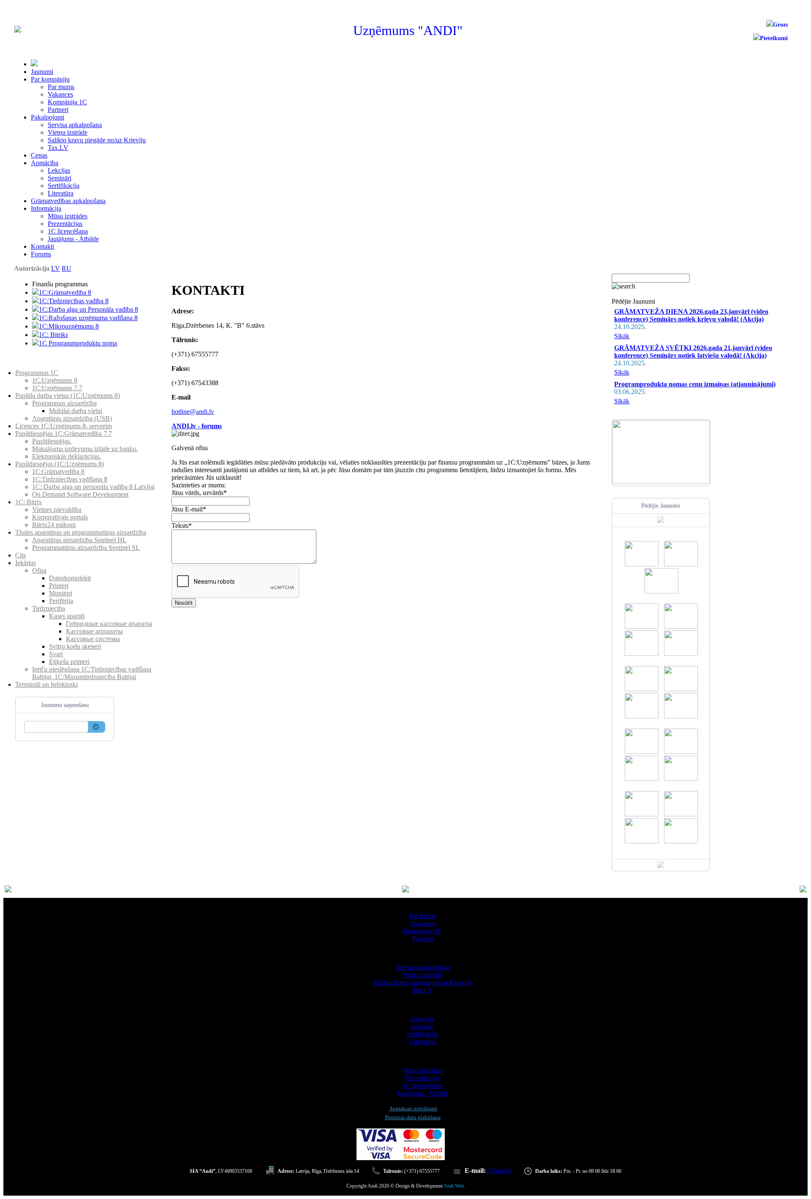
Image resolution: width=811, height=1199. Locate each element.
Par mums (61, 86)
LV (55, 268)
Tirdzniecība (48, 608)
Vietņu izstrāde (67, 132)
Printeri (58, 585)
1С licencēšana (68, 231)
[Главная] (17, 30)
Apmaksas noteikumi (413, 1108)
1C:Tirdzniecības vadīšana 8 (69, 479)
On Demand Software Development (80, 494)
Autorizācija (31, 268)
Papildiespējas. (51, 441)
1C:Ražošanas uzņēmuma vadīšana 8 (88, 317)
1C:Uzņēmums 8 (54, 380)
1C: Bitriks (53, 334)
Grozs (780, 25)
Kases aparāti (66, 616)
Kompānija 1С (67, 102)
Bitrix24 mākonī (54, 524)
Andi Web (454, 1186)
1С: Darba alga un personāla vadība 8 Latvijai (93, 486)
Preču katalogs (34, 365)
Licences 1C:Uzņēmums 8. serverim (63, 426)
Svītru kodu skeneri (75, 646)
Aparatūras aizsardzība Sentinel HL (79, 540)
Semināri (59, 178)
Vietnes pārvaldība (57, 509)
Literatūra (60, 193)
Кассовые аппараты (94, 631)
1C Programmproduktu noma (78, 343)
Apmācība (44, 162)
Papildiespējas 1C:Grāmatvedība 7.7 (63, 433)
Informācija (46, 208)
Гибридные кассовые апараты (109, 623)
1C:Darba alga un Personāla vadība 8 (88, 309)
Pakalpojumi (47, 117)
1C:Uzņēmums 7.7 (57, 388)
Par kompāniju (50, 79)
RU (66, 268)
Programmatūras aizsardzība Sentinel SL (86, 547)
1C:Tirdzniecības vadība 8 (74, 301)
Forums (41, 254)
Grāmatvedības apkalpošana (68, 200)
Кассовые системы (93, 638)
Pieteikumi (774, 38)
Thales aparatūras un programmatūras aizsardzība (80, 532)
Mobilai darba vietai (75, 410)
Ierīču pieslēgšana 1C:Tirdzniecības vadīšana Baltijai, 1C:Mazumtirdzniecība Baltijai (91, 673)
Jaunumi (42, 71)
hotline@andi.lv (192, 411)
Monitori (60, 593)
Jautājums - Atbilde (73, 238)
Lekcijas (59, 170)
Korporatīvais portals (60, 517)
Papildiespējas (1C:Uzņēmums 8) (59, 464)
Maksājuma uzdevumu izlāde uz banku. (85, 448)
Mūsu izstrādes (67, 216)
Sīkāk (621, 336)
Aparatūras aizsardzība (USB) (72, 418)
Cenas (39, 155)
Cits (20, 555)
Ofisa (39, 570)
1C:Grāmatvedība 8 (65, 292)
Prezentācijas (65, 223)
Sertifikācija (63, 185)
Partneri (58, 109)
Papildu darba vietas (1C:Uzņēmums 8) (67, 395)
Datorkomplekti (70, 578)
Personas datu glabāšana (413, 1117)
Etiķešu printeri (69, 661)
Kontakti (42, 246)
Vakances (60, 94)
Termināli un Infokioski (46, 684)
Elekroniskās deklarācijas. (66, 456)
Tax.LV (58, 147)
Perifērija (61, 600)
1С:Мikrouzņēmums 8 (69, 326)
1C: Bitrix (28, 502)
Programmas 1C (36, 372)
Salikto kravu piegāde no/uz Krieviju (97, 140)
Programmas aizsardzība (64, 403)
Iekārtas (25, 562)
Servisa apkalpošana (75, 124)
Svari (56, 654)
